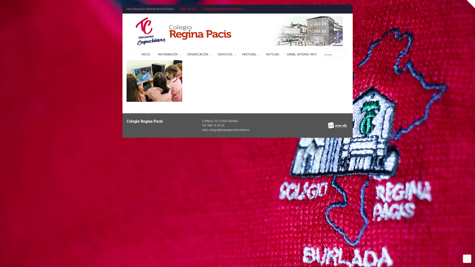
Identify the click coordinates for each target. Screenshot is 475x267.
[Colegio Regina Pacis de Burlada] (237, 31)
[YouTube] (341, 9)
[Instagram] (346, 9)
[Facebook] (336, 9)
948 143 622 (188, 9)
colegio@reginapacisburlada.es (223, 9)
